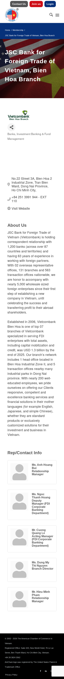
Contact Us (19, 3)
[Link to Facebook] (40, 671)
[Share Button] (11, 127)
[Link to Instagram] (51, 671)
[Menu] (57, 15)
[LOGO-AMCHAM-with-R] (26, 15)
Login (50, 3)
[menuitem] (19, 4)
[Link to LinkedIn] (46, 671)
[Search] (49, 15)
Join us (36, 3)
